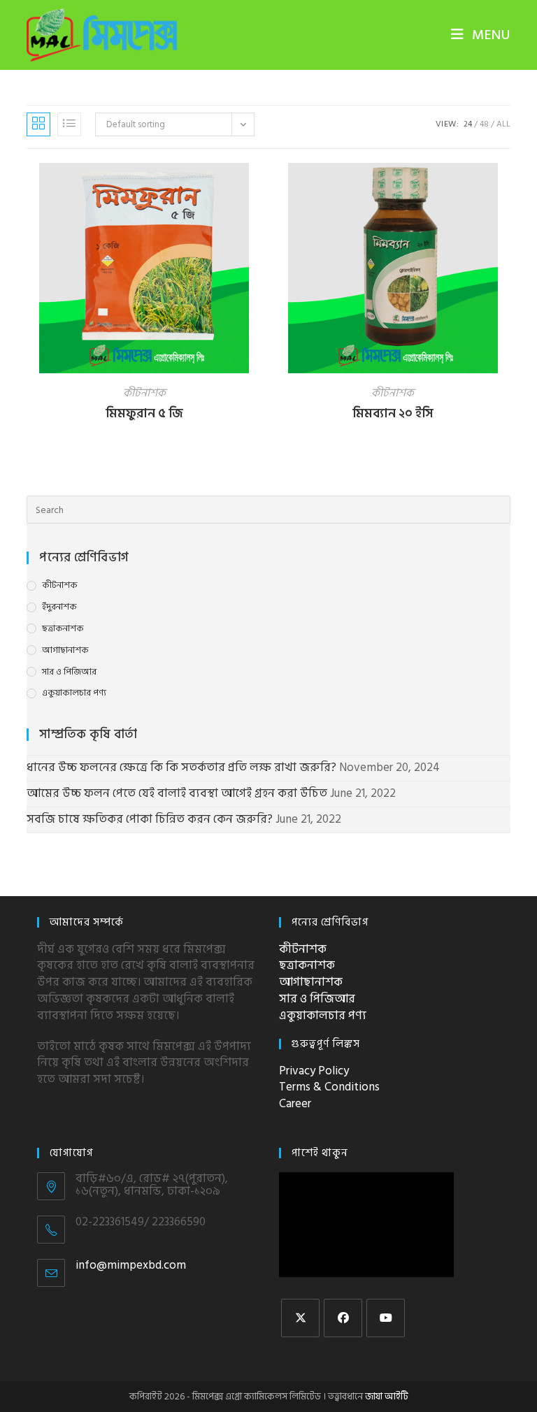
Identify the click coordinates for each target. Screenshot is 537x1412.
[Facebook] (343, 1318)
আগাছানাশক (65, 650)
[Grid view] (38, 124)
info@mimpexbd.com (131, 1265)
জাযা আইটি (386, 1396)
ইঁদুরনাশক (59, 607)
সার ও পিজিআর (69, 672)
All (503, 124)
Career (295, 1104)
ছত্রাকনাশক (63, 628)
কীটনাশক (144, 393)
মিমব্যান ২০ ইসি (393, 413)
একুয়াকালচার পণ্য (74, 693)
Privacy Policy (314, 1071)
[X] (300, 1318)
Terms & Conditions (329, 1087)
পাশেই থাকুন (320, 1153)
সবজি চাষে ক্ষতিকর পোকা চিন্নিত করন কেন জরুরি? (150, 819)
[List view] (69, 124)
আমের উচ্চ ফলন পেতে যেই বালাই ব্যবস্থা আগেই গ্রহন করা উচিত (177, 793)
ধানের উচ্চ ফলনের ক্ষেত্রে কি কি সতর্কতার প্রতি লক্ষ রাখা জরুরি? (181, 767)
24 (468, 124)
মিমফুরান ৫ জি (144, 413)
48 (484, 124)
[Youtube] (385, 1318)
